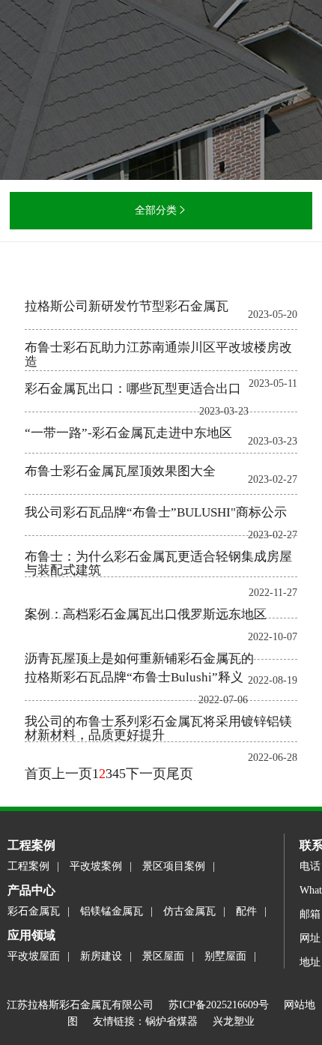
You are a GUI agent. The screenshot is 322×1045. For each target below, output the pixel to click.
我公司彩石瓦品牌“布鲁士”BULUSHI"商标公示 (156, 512)
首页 (38, 773)
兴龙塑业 (234, 1021)
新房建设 (101, 956)
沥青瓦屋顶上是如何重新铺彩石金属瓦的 (139, 658)
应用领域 (31, 935)
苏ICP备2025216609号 (226, 1005)
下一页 (146, 773)
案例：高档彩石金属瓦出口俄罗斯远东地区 (146, 614)
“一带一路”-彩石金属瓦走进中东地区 (128, 433)
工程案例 (31, 845)
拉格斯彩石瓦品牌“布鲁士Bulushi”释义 (134, 677)
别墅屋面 (225, 956)
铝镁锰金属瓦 (111, 911)
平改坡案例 (96, 866)
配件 (246, 911)
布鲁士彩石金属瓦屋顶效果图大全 (120, 471)
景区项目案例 (173, 866)
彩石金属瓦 (33, 911)
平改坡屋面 (33, 956)
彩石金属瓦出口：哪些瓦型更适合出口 (133, 389)
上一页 (72, 773)
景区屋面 (163, 956)
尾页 (179, 773)
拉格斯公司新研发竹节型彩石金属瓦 (126, 306)
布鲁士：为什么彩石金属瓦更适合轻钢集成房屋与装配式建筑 (158, 563)
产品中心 (31, 890)
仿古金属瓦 (189, 911)
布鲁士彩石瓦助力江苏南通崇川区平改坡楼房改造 (158, 354)
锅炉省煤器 (171, 1021)
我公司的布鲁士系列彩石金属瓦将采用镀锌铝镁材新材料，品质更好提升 (158, 728)
